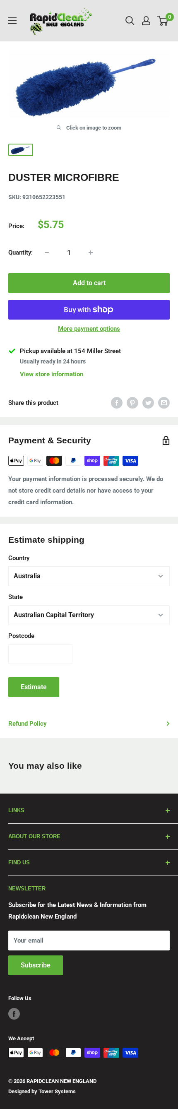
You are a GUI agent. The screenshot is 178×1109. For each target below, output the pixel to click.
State (15, 597)
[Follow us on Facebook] (14, 1014)
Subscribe (36, 965)
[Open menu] (12, 20)
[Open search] (130, 20)
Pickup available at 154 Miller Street (70, 351)
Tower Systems (57, 1091)
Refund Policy (27, 723)
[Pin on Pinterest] (132, 403)
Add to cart (89, 283)
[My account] (146, 20)
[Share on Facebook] (117, 403)
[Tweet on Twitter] (148, 403)
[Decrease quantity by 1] (46, 252)
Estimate (34, 687)
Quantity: (20, 252)
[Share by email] (164, 403)
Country (18, 558)
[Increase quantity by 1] (90, 252)
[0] (163, 21)
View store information (51, 374)
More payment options (89, 328)
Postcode (21, 636)
